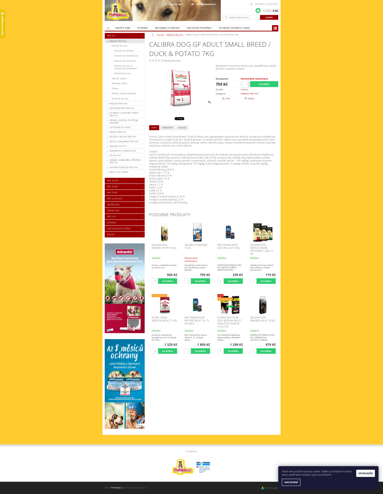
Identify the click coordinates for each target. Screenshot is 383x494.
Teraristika (113, 210)
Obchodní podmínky (199, 27)
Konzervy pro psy (120, 98)
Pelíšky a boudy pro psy (123, 136)
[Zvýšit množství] (248, 82)
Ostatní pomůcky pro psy (124, 167)
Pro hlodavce (115, 198)
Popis (154, 127)
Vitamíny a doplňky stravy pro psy (124, 114)
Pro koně (112, 186)
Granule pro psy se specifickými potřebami (125, 67)
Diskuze (182, 127)
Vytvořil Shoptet (271, 488)
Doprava (142, 27)
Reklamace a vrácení (167, 27)
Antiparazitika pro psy (122, 108)
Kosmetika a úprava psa (123, 150)
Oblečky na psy (118, 146)
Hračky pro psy (118, 132)
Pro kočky (112, 180)
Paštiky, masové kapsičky (124, 93)
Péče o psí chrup (119, 172)
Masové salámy (119, 78)
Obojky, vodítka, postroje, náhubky (124, 121)
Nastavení (291, 482)
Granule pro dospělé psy (126, 55)
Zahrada (111, 222)
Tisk (228, 98)
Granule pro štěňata (124, 50)
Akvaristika (113, 204)
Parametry (167, 127)
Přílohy (115, 88)
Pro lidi (111, 216)
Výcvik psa (115, 155)
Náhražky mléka (119, 83)
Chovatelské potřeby (119, 228)
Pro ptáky (112, 192)
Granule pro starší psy (125, 60)
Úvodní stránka (108, 28)
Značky (111, 234)
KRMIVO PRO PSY (118, 41)
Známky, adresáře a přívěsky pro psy (125, 161)
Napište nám (122, 27)
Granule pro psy (119, 45)
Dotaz (251, 98)
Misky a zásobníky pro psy (124, 141)
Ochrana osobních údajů (234, 27)
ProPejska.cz (191, 451)
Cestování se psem (120, 127)
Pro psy (111, 35)
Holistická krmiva (122, 73)
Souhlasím (365, 473)
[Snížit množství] (248, 85)
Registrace (273, 4)
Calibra (244, 89)
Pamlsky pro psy (119, 103)
